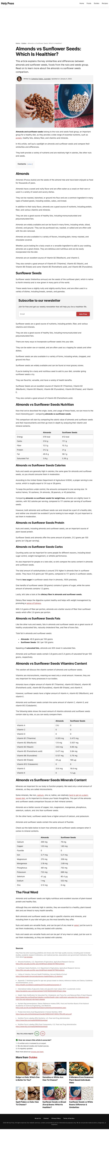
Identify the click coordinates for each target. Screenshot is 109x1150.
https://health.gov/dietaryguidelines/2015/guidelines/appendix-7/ (38, 985)
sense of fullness (34, 603)
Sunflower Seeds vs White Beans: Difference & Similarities (81, 1104)
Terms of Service (68, 1118)
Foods (89, 3)
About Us (38, 1118)
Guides (96, 3)
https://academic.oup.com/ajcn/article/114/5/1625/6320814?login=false (41, 991)
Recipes (105, 3)
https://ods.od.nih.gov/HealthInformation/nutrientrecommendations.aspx (41, 1008)
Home (82, 3)
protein (19, 138)
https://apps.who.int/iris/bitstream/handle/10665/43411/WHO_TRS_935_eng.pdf (44, 1014)
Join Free (83, 314)
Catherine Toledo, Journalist (41, 79)
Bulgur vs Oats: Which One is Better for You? (28, 1078)
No (43, 1034)
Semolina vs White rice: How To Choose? (53, 1078)
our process (28, 957)
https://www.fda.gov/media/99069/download (31, 1020)
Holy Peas (7, 3)
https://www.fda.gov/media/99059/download (31, 1026)
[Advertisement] (54, 25)
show (30, 164)
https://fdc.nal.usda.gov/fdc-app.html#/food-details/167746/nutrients (40, 964)
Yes (37, 1034)
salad (76, 925)
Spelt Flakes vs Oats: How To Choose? (27, 1103)
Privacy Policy (56, 1118)
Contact (46, 1118)
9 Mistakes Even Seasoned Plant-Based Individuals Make (81, 1080)
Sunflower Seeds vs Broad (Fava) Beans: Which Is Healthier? (54, 1104)
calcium (40, 795)
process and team (37, 1052)
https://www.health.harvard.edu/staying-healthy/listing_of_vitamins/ (39, 976)
